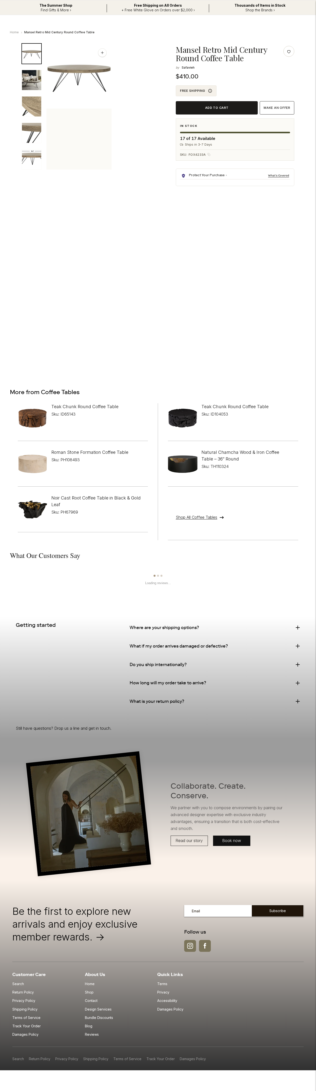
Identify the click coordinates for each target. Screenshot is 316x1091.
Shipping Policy (25, 1009)
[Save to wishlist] (288, 51)
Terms (162, 984)
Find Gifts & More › (56, 10)
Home (14, 32)
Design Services (98, 1009)
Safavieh (188, 67)
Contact (91, 1000)
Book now (231, 840)
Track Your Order (26, 1026)
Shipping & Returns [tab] (74, 226)
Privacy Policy (23, 1000)
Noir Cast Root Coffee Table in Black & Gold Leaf (96, 501)
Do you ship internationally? (158, 664)
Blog (88, 1026)
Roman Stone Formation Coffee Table (89, 452)
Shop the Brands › (260, 10)
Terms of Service (26, 1017)
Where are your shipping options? (164, 627)
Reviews (92, 1034)
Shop (89, 992)
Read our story (189, 840)
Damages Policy (25, 1034)
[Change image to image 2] (31, 80)
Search (18, 984)
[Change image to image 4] (31, 133)
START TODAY (274, 354)
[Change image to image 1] (31, 53)
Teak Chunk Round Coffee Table (84, 406)
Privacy (163, 992)
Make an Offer (277, 108)
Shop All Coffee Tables (196, 517)
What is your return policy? (157, 701)
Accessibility (167, 1000)
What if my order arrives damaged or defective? (179, 646)
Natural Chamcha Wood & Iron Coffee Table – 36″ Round (240, 455)
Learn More (279, 175)
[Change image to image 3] (31, 106)
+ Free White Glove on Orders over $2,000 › (158, 10)
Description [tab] (31, 226)
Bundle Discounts (99, 1017)
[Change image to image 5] (31, 159)
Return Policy (23, 992)
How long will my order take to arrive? (168, 683)
